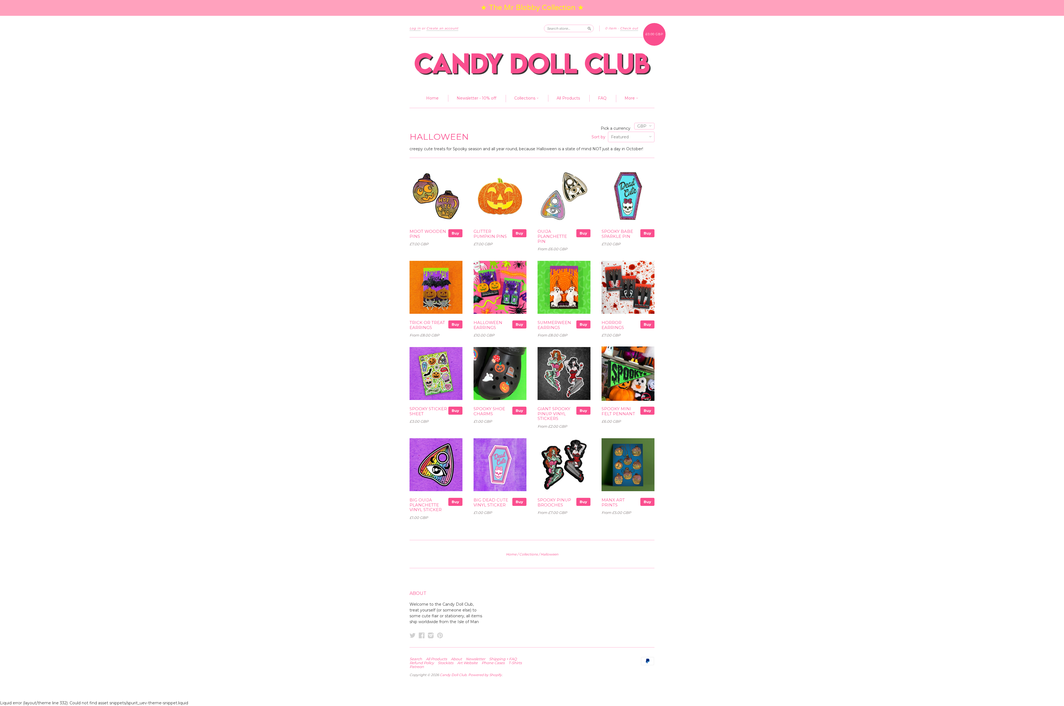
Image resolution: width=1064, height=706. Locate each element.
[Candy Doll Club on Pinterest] (440, 635)
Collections (525, 98)
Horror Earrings (613, 325)
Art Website (467, 663)
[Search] (589, 28)
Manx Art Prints (613, 503)
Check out (629, 28)
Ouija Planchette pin (552, 236)
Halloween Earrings (488, 325)
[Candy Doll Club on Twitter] (413, 635)
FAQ (602, 98)
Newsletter (475, 659)
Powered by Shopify (485, 675)
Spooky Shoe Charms (489, 411)
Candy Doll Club (453, 675)
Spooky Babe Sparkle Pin (617, 234)
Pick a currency (616, 128)
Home (432, 98)
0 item (611, 28)
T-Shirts (515, 663)
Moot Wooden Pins (428, 234)
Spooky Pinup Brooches (554, 503)
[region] (532, 8)
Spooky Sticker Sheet (428, 411)
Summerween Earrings (554, 325)
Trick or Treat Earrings (427, 325)
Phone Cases (493, 663)
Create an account (442, 28)
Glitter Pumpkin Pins (490, 234)
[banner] (532, 63)
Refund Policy (422, 663)
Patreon (417, 667)
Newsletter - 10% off (476, 98)
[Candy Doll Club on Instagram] (431, 635)
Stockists (445, 663)
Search (416, 659)
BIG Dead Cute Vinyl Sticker (491, 503)
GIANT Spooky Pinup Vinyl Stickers (554, 413)
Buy (455, 233)
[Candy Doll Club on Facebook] (422, 635)
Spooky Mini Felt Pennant (618, 411)
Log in (415, 28)
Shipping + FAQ (503, 659)
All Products (568, 98)
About (456, 659)
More (630, 98)
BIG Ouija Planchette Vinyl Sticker (426, 505)
